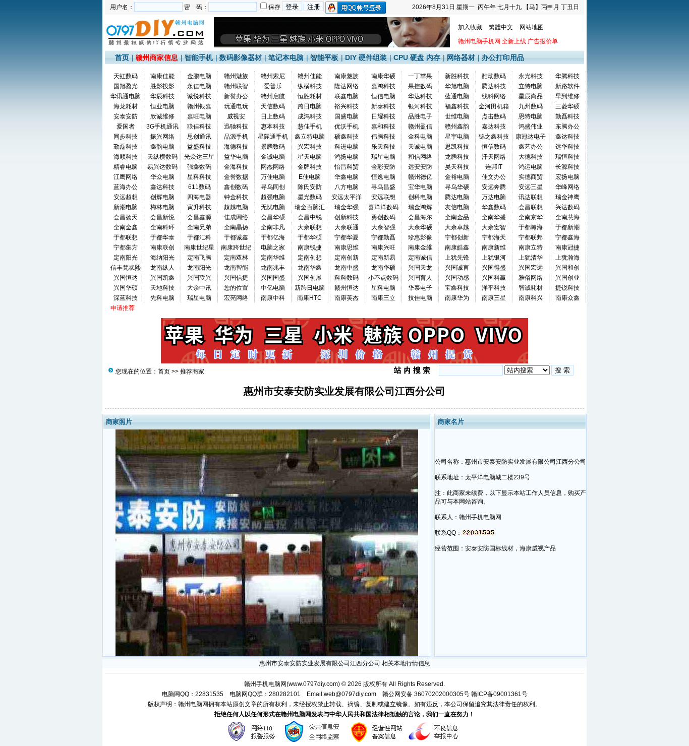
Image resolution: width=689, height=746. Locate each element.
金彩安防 (383, 166)
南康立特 (531, 247)
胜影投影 (162, 86)
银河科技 (420, 106)
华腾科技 (567, 76)
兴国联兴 (199, 277)
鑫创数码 (236, 187)
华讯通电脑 (125, 96)
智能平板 (324, 57)
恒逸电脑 (383, 176)
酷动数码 (494, 76)
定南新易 (383, 257)
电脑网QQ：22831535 (192, 694)
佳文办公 (494, 176)
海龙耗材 (125, 106)
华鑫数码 (494, 207)
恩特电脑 (531, 116)
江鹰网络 (125, 176)
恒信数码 (494, 146)
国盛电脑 (346, 116)
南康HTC (309, 297)
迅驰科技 (236, 126)
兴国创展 (310, 277)
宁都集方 (125, 247)
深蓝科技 (125, 297)
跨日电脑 (310, 106)
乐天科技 (383, 146)
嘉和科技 (383, 126)
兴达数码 (567, 207)
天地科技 (162, 287)
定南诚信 (420, 257)
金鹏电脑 (199, 76)
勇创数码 (383, 217)
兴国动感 (457, 277)
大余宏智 (494, 227)
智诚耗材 (531, 287)
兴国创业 (567, 277)
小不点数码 (383, 277)
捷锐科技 (567, 287)
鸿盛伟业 (531, 126)
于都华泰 (162, 237)
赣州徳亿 (420, 176)
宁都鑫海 (567, 237)
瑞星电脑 (383, 156)
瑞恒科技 (567, 156)
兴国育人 (420, 277)
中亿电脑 (273, 287)
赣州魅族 (236, 76)
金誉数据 (236, 176)
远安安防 (420, 166)
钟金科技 (236, 197)
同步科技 (125, 136)
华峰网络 (567, 187)
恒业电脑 (162, 106)
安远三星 (531, 187)
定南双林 (236, 257)
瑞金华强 (346, 207)
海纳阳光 (162, 257)
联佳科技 (199, 126)
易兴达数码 (162, 166)
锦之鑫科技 (494, 136)
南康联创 (162, 247)
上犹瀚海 (567, 257)
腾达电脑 (457, 197)
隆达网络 (346, 86)
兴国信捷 (236, 277)
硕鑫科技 (346, 136)
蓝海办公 (125, 187)
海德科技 (236, 146)
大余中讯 (199, 287)
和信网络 (420, 156)
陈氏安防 (310, 187)
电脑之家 (273, 247)
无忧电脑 (273, 207)
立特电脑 (531, 86)
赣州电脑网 (193, 704)
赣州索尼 (273, 76)
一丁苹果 (420, 76)
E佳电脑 (310, 176)
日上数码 (273, 116)
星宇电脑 (457, 136)
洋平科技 (494, 287)
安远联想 (383, 197)
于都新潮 (567, 227)
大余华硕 (420, 227)
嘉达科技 (494, 126)
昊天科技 (457, 166)
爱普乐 (273, 86)
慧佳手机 (310, 126)
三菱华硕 (567, 106)
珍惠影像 (420, 237)
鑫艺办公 (531, 146)
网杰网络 (273, 166)
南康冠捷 (567, 247)
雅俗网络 (531, 277)
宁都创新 (457, 237)
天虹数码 (125, 76)
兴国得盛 (494, 267)
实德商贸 (531, 176)
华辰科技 (162, 96)
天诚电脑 (420, 146)
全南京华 (531, 217)
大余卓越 (457, 227)
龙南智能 (236, 267)
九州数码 (531, 106)
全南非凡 (273, 227)
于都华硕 (310, 237)
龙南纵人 (162, 267)
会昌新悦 (162, 217)
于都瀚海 (531, 227)
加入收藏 (470, 27)
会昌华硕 (273, 217)
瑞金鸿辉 (420, 207)
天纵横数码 (162, 156)
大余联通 (346, 227)
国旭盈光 (125, 86)
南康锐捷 (310, 247)
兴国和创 (567, 267)
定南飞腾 (199, 257)
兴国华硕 (125, 287)
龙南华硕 (383, 267)
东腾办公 (567, 126)
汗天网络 (494, 156)
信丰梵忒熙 (125, 267)
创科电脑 (420, 197)
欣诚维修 (162, 116)
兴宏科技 (310, 146)
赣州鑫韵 (457, 126)
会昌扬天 (125, 217)
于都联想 (125, 237)
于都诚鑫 (236, 237)
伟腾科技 (383, 136)
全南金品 (457, 217)
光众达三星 (199, 156)
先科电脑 (162, 297)
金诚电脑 (273, 156)
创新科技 (346, 217)
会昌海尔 (420, 217)
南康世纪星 (199, 247)
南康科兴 (531, 297)
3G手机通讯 (162, 126)
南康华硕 (383, 76)
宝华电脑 (420, 187)
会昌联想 (531, 207)
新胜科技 (457, 76)
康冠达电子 (530, 136)
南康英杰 (346, 297)
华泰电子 (420, 287)
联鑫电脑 (346, 96)
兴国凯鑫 (162, 277)
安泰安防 (125, 116)
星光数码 (310, 197)
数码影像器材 (240, 57)
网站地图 (532, 27)
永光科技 (531, 76)
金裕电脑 (457, 176)
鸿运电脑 (531, 166)
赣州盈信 (420, 126)
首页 (122, 57)
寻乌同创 (273, 187)
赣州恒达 (346, 287)
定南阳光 (125, 257)
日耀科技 (383, 116)
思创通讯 (199, 136)
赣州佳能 (310, 76)
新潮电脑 (125, 207)
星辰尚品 (531, 96)
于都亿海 (273, 237)
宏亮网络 (236, 297)
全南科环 (162, 227)
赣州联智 (236, 86)
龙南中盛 (346, 267)
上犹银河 (494, 257)
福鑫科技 (457, 106)
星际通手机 (273, 136)
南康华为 (457, 297)
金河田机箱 (494, 106)
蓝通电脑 (457, 96)
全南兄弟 (199, 227)
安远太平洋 (346, 197)
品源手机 (236, 136)
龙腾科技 (457, 156)
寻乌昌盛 (383, 187)
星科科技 (199, 176)
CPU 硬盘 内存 (416, 57)
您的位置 (236, 287)
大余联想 (310, 227)
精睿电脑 (125, 166)
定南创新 (346, 257)
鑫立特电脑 (310, 136)
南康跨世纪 (236, 247)
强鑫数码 (199, 166)
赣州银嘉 (199, 106)
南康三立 (383, 297)
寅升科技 (199, 207)
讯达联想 (531, 197)
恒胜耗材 (310, 96)
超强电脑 (273, 197)
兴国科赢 (494, 277)
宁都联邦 (531, 237)
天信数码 (273, 106)
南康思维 (346, 247)
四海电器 (199, 197)
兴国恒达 (125, 277)
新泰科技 (383, 106)
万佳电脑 (273, 176)
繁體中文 (501, 27)
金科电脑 (420, 136)
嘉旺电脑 (199, 116)
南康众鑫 (567, 297)
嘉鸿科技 (383, 86)
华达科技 (420, 96)
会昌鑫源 (199, 217)
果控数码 (420, 86)
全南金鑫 (125, 227)
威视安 (236, 116)
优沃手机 (346, 126)
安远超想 (125, 197)
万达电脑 (494, 197)
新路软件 (567, 86)
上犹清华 (531, 257)
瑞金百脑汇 (310, 207)
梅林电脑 (162, 207)
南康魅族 (346, 76)
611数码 (199, 187)
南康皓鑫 (457, 247)
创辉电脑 (162, 197)
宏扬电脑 (567, 176)
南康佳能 (162, 76)
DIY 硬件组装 (366, 57)
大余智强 (383, 227)
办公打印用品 (503, 57)
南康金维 (420, 247)
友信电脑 (457, 207)
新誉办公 (236, 96)
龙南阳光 (199, 267)
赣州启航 (273, 96)
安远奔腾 (494, 187)
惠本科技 (273, 126)
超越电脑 (236, 207)
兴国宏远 (531, 267)
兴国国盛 (273, 277)
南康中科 (273, 297)
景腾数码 (273, 146)
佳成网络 (236, 217)
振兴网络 (162, 136)
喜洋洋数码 (383, 207)
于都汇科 (199, 237)
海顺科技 (125, 156)
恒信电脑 (383, 96)
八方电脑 (346, 187)
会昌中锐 (310, 217)
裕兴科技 (346, 106)
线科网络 (494, 96)
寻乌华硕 (457, 187)
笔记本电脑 (286, 57)
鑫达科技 (567, 136)
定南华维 (273, 257)
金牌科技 (310, 166)
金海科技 (236, 166)
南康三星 (494, 297)
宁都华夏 (346, 237)
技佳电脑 (420, 297)
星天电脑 (310, 156)
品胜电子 (420, 116)
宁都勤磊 (383, 237)
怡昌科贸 (346, 166)
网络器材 (461, 57)
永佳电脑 (199, 86)
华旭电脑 (457, 86)
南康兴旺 (383, 247)
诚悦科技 (199, 96)
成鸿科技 (310, 116)
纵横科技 (310, 86)
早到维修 (567, 96)
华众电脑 (162, 176)
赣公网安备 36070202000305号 (426, 694)
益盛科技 (199, 146)
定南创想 (310, 257)
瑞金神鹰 (567, 197)
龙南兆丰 (273, 267)
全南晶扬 (236, 227)
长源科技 (567, 166)
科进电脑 (346, 146)
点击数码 (494, 116)
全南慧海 (567, 217)
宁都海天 (494, 237)
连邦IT (493, 166)
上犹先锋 (457, 257)
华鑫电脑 (346, 176)
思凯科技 (457, 146)
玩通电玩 (236, 106)
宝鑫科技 (457, 287)
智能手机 (199, 57)
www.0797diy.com (313, 684)
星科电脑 (383, 287)
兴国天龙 (420, 267)
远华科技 (567, 146)
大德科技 (531, 156)
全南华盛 (494, 217)
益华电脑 (236, 156)
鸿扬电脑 (346, 156)
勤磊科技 (567, 116)
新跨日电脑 (310, 287)
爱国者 (126, 126)
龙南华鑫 (310, 267)
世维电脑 (457, 116)
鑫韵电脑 (162, 146)
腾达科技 (494, 86)
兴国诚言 (457, 267)
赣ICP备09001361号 (499, 694)
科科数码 (346, 277)
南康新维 (494, 247)
